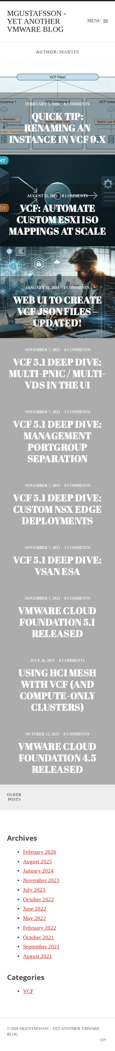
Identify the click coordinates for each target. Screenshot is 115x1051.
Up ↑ (104, 1040)
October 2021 (38, 937)
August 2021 (37, 956)
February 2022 (39, 928)
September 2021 (41, 947)
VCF (28, 991)
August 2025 (37, 862)
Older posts (14, 797)
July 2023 (34, 890)
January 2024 (38, 871)
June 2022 (34, 909)
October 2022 (38, 899)
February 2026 (39, 852)
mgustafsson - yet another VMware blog (36, 21)
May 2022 (34, 918)
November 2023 (41, 880)
